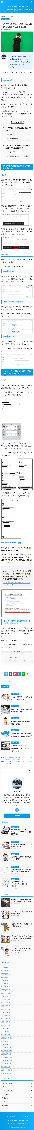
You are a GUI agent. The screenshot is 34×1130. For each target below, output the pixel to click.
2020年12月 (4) (6, 1031)
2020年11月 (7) (6, 1035)
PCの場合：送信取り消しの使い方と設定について (18, 129)
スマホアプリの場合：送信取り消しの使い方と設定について (17, 146)
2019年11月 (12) (6, 1073)
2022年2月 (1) (6, 987)
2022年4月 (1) (6, 980)
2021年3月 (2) (6, 1022)
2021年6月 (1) (5, 1012)
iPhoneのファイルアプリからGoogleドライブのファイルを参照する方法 (21, 832)
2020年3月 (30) (6, 1060)
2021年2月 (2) (6, 1025)
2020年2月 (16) (6, 1063)
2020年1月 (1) (5, 1067)
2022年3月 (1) (6, 983)
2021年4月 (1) (5, 1019)
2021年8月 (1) (5, 1006)
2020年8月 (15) (6, 1044)
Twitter (17, 816)
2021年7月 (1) (5, 1009)
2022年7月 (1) (5, 971)
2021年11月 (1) (6, 996)
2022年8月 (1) (6, 967)
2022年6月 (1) (6, 974)
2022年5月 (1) (6, 977)
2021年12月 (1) (6, 993)
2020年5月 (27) (6, 1054)
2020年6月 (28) (6, 1051)
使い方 (10, 134)
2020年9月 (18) (6, 1041)
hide (21, 122)
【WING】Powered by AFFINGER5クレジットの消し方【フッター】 (21, 748)
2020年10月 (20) (6, 1038)
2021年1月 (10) (6, 1028)
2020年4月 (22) (6, 1057)
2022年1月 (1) (5, 990)
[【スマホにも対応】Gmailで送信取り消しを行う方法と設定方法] (19, 674)
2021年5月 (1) (5, 1015)
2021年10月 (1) (6, 999)
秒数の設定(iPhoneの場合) (18, 156)
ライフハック (6, 681)
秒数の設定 (12, 139)
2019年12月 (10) (6, 1070)
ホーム (6, 1116)
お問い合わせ (13, 1116)
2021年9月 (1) (5, 1003)
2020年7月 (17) (6, 1047)
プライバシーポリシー (24, 1116)
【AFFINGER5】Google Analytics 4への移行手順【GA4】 (19, 884)
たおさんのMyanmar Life (17, 6)
